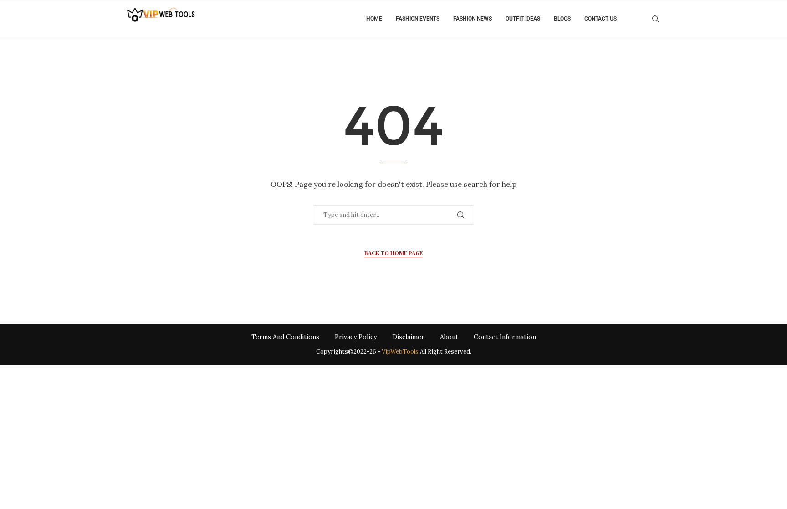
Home (374, 18)
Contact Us (600, 18)
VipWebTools (400, 351)
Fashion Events (417, 18)
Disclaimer (408, 337)
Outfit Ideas (523, 18)
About (449, 337)
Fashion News (472, 18)
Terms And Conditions (285, 337)
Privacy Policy (356, 337)
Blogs (562, 18)
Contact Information (505, 337)
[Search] (655, 18)
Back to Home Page (393, 253)
